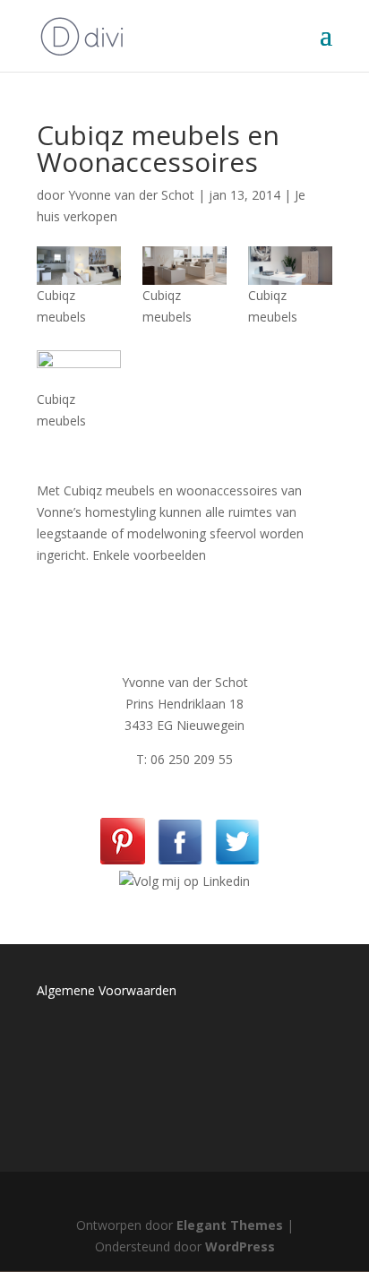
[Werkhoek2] (289, 266)
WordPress (240, 1246)
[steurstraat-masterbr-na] (78, 370)
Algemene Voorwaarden (106, 990)
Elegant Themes (229, 1224)
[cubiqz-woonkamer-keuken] (78, 266)
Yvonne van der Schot (131, 194)
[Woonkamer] (184, 266)
